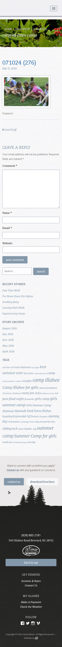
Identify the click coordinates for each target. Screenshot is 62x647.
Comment (9, 165)
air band (15, 367)
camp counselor (8, 381)
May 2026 (8, 345)
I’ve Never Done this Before (17, 296)
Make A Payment (31, 602)
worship (31, 442)
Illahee (46, 411)
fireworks (29, 399)
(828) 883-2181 (31, 535)
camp (51, 373)
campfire (27, 380)
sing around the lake (45, 421)
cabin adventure (40, 374)
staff (34, 429)
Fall (56, 393)
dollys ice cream (48, 393)
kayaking (7, 416)
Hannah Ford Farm (28, 411)
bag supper (35, 368)
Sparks (28, 428)
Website (7, 243)
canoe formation (48, 387)
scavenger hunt (27, 422)
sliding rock (10, 428)
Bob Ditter (29, 373)
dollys (38, 393)
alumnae (25, 367)
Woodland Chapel (20, 442)
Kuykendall (19, 416)
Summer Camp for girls (35, 436)
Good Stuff (22, 29)
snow (21, 428)
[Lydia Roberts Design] (36, 637)
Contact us (13, 470)
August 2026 (9, 328)
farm (5, 399)
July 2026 (7, 334)
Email (7, 228)
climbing (16, 393)
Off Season (33, 416)
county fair (27, 393)
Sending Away (10, 302)
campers (18, 381)
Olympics (43, 416)
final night (16, 399)
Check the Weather (31, 606)
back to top (31, 562)
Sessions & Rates (31, 581)
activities (6, 367)
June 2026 (8, 339)
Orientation (14, 421)
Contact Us (14, 482)
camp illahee (46, 380)
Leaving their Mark (13, 307)
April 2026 (8, 351)
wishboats (7, 442)
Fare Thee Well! (11, 290)
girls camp (42, 399)
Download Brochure (42, 482)
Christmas (6, 393)
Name (7, 212)
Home (8, 29)
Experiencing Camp (13, 313)
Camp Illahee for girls (20, 387)
